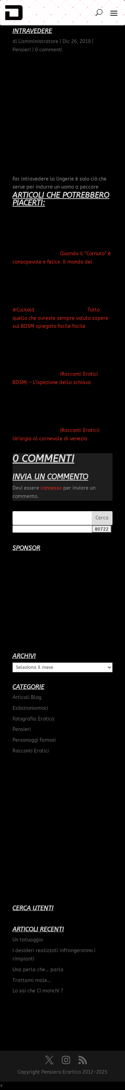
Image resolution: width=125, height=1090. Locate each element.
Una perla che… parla (38, 970)
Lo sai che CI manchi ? (37, 991)
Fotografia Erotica (33, 719)
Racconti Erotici (30, 751)
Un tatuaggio (27, 940)
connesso (51, 488)
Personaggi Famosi (34, 740)
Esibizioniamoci (30, 708)
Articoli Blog (26, 697)
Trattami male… (31, 980)
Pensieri (21, 729)
